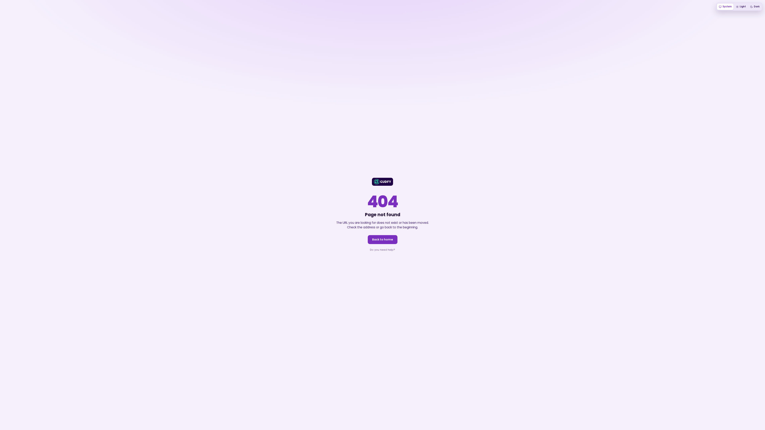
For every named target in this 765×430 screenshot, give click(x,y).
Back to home (382, 239)
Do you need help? (382, 250)
